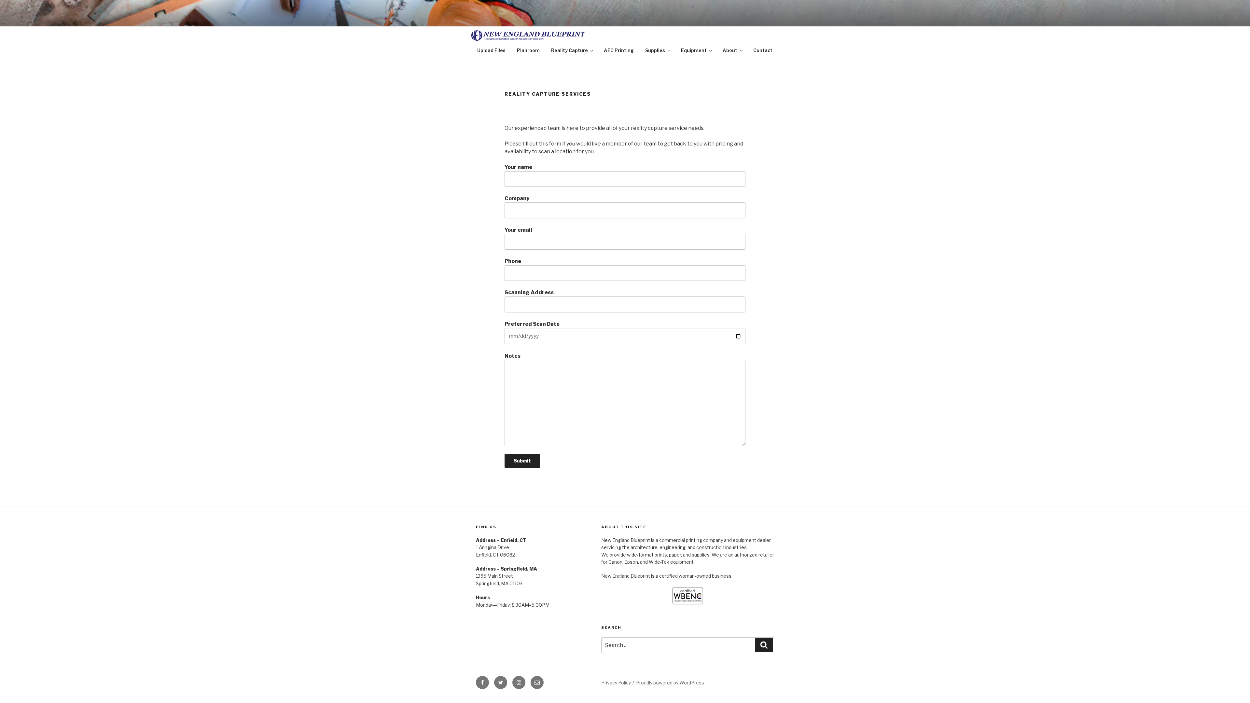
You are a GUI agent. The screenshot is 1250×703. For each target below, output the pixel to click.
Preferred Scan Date (532, 324)
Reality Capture (569, 50)
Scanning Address (529, 292)
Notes (513, 356)
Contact (762, 50)
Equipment (694, 50)
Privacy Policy (616, 682)
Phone (513, 261)
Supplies (655, 50)
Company (517, 198)
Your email (518, 230)
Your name (518, 167)
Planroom (528, 50)
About (730, 50)
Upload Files (491, 50)
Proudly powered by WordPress (670, 682)
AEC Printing (619, 50)
